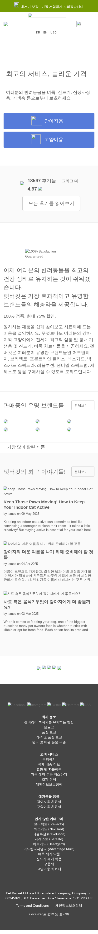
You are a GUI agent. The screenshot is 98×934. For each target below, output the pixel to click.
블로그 (49, 727)
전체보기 (81, 405)
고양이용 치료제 (49, 807)
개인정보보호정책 (49, 784)
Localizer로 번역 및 (43, 914)
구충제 (49, 864)
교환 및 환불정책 (49, 769)
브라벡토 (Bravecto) (49, 824)
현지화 (64, 914)
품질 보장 (49, 732)
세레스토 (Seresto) (49, 839)
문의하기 (49, 759)
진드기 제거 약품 (49, 859)
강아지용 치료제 (49, 802)
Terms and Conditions (32, 905)
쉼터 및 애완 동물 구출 (49, 742)
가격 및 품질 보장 (49, 737)
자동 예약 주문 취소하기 (49, 774)
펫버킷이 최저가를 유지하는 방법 (49, 722)
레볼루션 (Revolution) (49, 834)
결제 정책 (49, 779)
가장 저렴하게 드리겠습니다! (63, 7)
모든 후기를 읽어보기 (51, 203)
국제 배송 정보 (49, 764)
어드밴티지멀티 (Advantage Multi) (49, 849)
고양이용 (53, 139)
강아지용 (53, 121)
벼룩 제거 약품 (49, 854)
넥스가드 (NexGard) (49, 829)
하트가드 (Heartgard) (49, 844)
